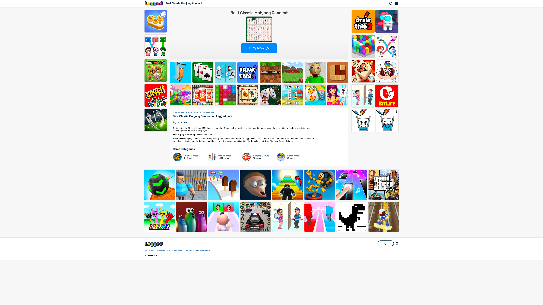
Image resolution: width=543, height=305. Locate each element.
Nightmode (397, 243)
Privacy (188, 251)
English (386, 243)
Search (391, 3)
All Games (149, 251)
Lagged (154, 3)
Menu (396, 3)
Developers (176, 251)
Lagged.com (154, 244)
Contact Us (162, 251)
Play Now (256, 48)
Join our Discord (203, 251)
